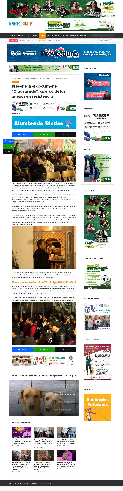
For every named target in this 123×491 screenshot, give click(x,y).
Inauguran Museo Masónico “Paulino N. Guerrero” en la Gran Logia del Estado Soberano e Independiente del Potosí (21, 466)
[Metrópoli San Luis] (21, 24)
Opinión (57, 35)
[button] (44, 160)
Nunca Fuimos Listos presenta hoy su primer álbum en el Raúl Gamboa (21, 441)
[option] (44, 398)
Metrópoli (20, 35)
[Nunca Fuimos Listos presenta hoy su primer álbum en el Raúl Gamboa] (21, 432)
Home (14, 78)
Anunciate (83, 35)
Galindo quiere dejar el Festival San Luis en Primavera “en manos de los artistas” (66, 464)
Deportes (50, 35)
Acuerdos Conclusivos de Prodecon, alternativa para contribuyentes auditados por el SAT (30, 398)
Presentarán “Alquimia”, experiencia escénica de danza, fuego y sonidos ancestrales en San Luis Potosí (42, 466)
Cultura (42, 35)
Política (35, 35)
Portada (12, 35)
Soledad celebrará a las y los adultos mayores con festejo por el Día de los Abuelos (42, 40)
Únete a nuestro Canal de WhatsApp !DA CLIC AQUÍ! (44, 282)
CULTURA (20, 78)
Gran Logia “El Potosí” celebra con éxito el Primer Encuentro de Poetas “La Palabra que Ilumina (44, 442)
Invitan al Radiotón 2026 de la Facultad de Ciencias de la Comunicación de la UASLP (66, 441)
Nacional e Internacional (70, 35)
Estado (28, 35)
